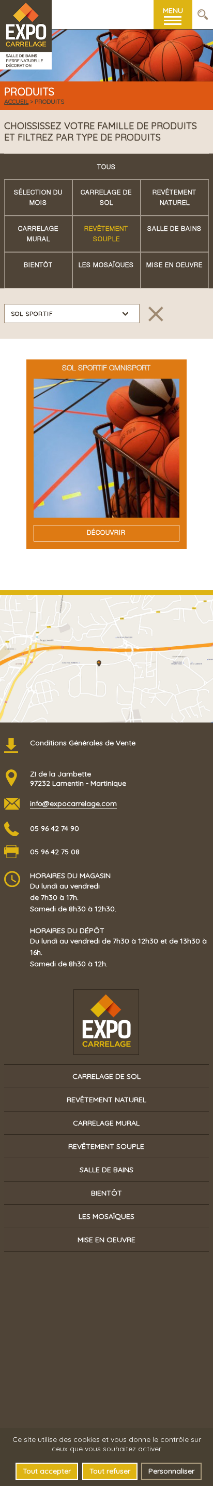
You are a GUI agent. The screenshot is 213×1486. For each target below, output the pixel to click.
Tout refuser (109, 1471)
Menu (173, 10)
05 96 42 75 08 (55, 851)
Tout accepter (47, 1471)
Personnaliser (171, 1471)
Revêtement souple (106, 234)
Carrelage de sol (106, 198)
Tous (106, 167)
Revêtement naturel (174, 198)
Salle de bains (174, 229)
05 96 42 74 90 (54, 828)
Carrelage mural (38, 234)
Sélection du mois (38, 198)
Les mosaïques (106, 265)
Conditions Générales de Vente (82, 742)
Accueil (16, 101)
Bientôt (38, 265)
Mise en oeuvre (174, 265)
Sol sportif (32, 313)
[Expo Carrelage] (26, 15)
